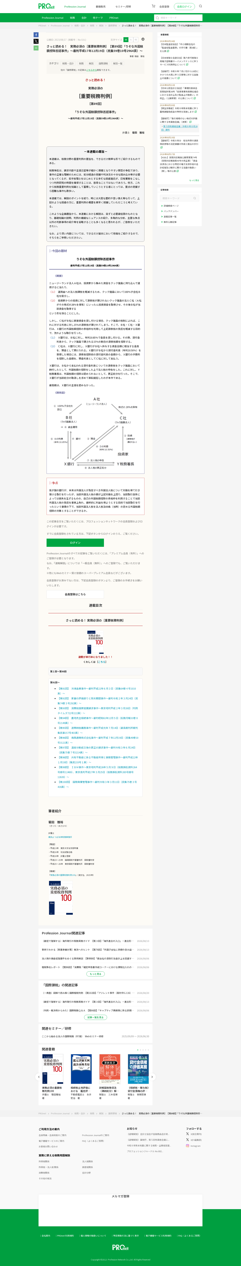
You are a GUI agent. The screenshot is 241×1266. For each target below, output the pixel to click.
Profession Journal (75, 6)
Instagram (196, 1145)
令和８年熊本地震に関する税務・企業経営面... (149, 1145)
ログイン (75, 543)
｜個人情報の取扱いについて (92, 1235)
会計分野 (86, 1172)
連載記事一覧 (170, 216)
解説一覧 (117, 63)
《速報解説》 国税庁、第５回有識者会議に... (148, 1139)
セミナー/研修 (123, 6)
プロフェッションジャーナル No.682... (145, 1151)
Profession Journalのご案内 (95, 1135)
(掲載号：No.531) (77, 39)
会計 (83, 17)
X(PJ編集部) (196, 1139)
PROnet (42, 25)
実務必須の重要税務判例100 (62, 875)
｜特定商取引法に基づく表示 (125, 1235)
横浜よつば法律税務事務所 (60, 837)
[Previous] (38, 1077)
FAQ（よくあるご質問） (93, 1140)
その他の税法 (45, 1178)
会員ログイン (184, 6)
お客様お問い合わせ (48, 1146)
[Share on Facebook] (36, 36)
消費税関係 (44, 1172)
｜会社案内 (45, 1235)
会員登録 (164, 6)
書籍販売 (101, 6)
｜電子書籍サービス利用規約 (157, 1235)
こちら (101, 661)
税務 (72, 17)
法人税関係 (87, 1161)
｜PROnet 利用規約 (64, 1235)
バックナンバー (171, 211)
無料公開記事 (170, 222)
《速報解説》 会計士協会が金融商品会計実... (148, 1134)
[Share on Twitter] (36, 42)
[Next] (152, 1077)
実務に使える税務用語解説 (54, 1155)
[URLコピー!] (36, 49)
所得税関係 (44, 1161)
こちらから (91, 69)
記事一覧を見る (96, 1017)
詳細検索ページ (171, 205)
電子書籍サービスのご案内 (51, 1140)
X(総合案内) (196, 1134)
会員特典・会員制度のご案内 (52, 1135)
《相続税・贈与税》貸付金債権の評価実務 (138, 1091)
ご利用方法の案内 (49, 1129)
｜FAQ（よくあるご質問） (188, 1235)
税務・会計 (79, 25)
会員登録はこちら (75, 594)
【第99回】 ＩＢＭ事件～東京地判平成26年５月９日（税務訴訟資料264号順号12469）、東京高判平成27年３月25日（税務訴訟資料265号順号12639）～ (97, 772)
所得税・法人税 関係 (48, 1167)
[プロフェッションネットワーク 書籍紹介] (60, 914)
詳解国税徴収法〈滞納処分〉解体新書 (109, 1091)
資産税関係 (87, 1167)
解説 (101, 25)
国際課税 (112, 25)
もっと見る (95, 973)
